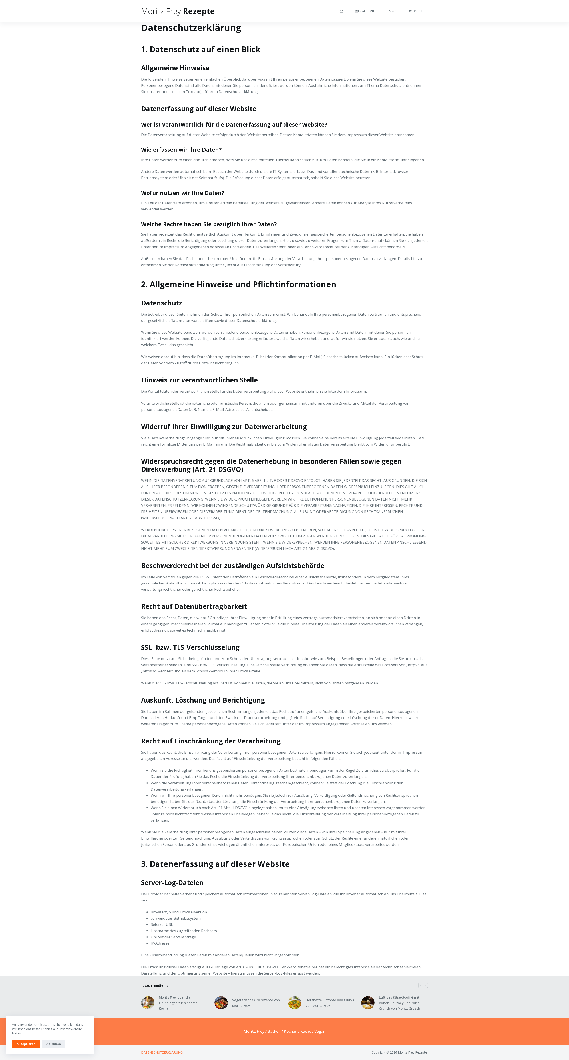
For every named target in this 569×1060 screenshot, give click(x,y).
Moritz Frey (254, 1031)
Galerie (367, 11)
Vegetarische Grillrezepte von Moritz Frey (256, 1003)
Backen (274, 1031)
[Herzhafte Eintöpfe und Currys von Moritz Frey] (294, 1002)
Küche (305, 1031)
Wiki (418, 11)
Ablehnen (53, 1044)
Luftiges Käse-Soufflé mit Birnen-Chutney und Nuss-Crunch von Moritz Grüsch (400, 1002)
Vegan (319, 1031)
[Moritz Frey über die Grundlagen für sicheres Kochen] (147, 1002)
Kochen (290, 1031)
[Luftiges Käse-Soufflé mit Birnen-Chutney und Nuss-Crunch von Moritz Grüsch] (368, 1002)
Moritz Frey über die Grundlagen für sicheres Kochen (178, 1002)
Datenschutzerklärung (162, 1052)
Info (391, 11)
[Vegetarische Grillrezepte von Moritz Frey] (221, 1002)
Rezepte (178, 11)
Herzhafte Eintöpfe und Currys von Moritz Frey (330, 1003)
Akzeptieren (26, 1044)
